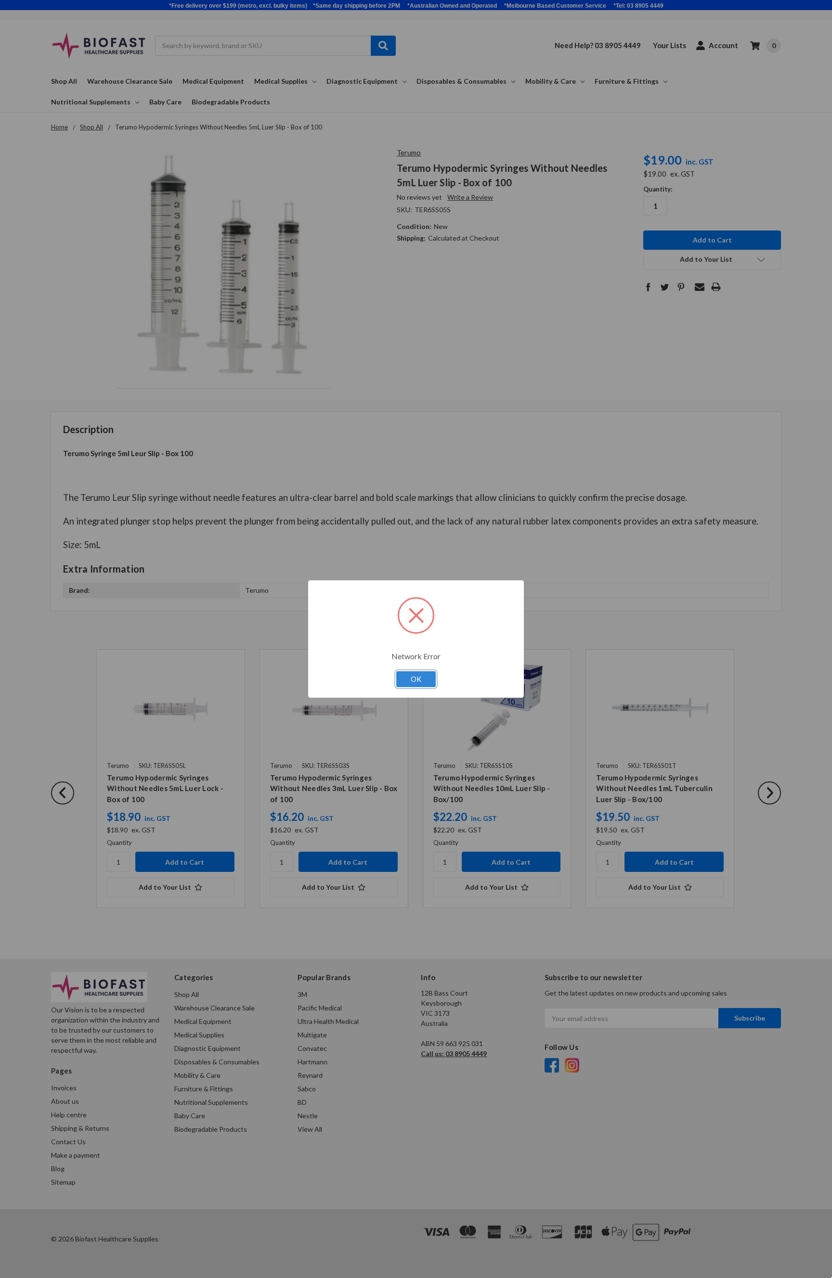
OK (416, 679)
